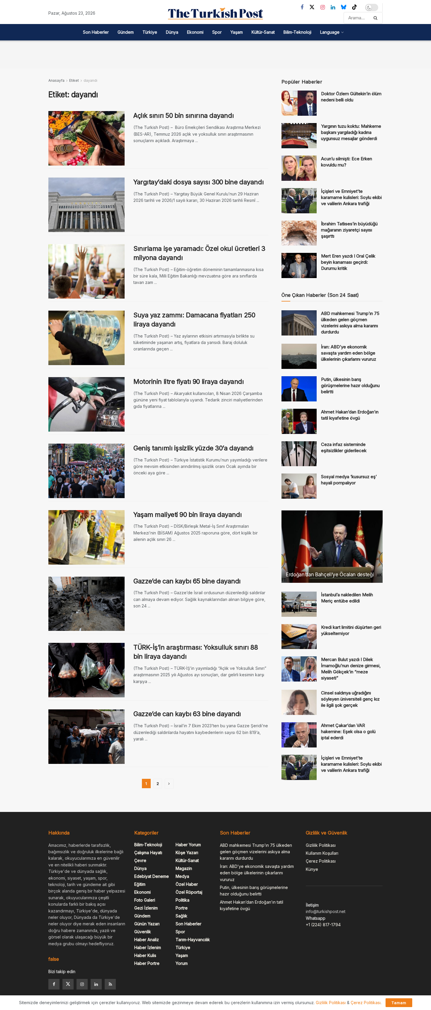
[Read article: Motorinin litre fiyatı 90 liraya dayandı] (86, 404)
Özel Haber (187, 884)
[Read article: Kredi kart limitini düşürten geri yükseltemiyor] (299, 636)
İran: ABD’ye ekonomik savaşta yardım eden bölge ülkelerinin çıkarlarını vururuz (348, 353)
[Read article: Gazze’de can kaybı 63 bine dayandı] (86, 736)
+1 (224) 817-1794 (323, 924)
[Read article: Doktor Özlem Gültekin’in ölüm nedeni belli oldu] (299, 103)
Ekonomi (195, 32)
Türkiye (149, 32)
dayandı (90, 80)
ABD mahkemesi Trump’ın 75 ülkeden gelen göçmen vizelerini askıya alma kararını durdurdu (256, 852)
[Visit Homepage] (215, 13)
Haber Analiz (146, 939)
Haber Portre (146, 963)
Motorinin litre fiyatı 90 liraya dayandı (188, 381)
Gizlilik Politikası (321, 845)
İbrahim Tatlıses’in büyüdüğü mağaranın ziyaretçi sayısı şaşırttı (349, 230)
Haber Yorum (188, 844)
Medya (182, 876)
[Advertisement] (215, 53)
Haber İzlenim (147, 947)
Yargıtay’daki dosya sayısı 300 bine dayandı (198, 182)
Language (330, 32)
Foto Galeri (144, 899)
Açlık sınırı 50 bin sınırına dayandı (183, 115)
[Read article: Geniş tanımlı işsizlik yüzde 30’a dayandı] (86, 471)
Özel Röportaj (189, 892)
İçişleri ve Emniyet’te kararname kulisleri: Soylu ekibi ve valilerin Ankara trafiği (351, 197)
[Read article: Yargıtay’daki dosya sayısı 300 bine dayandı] (86, 205)
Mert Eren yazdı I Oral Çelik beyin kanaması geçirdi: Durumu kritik (348, 262)
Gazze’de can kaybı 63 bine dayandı (187, 714)
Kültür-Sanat (263, 32)
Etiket (74, 80)
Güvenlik (142, 931)
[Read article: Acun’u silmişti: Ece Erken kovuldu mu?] (299, 168)
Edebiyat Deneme (151, 876)
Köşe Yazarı (187, 852)
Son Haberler (96, 32)
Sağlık (181, 915)
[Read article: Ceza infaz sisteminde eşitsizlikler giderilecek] (299, 453)
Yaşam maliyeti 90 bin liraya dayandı (187, 514)
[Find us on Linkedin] (96, 984)
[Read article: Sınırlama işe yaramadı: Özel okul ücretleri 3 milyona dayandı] (86, 271)
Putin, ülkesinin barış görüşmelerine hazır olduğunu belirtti (350, 385)
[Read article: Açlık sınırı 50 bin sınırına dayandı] (86, 138)
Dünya (172, 32)
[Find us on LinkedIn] (333, 7)
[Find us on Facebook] (302, 7)
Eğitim (139, 884)
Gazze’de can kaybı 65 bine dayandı (187, 581)
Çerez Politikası (321, 861)
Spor (217, 32)
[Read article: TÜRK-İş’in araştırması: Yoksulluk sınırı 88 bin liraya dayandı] (86, 670)
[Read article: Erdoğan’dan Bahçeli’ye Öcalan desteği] (332, 546)
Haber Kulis (145, 955)
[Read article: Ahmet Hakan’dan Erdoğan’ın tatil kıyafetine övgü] (299, 421)
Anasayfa (56, 80)
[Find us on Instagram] (322, 7)
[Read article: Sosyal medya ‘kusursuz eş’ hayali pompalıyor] (299, 486)
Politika (182, 899)
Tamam (398, 1002)
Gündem (126, 32)
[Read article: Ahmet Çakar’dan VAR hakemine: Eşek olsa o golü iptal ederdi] (299, 734)
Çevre (140, 860)
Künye (312, 869)
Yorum (182, 963)
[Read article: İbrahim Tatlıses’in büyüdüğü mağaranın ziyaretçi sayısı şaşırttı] (299, 233)
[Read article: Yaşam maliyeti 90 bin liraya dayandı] (86, 537)
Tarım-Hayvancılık (193, 939)
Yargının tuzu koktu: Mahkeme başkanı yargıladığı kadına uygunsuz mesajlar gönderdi (351, 132)
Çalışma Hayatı (148, 852)
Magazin (184, 868)
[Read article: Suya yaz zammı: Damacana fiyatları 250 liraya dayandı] (86, 338)
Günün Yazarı (146, 923)
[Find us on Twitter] (312, 7)
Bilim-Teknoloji (297, 32)
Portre (182, 907)
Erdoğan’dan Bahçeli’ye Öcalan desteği (330, 575)
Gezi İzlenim (146, 907)
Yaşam (236, 32)
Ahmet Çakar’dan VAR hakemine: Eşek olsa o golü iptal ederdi (348, 731)
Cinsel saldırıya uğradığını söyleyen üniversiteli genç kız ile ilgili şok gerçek (350, 699)
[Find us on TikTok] (354, 7)
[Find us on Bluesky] (343, 7)
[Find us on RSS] (110, 984)
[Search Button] (377, 18)
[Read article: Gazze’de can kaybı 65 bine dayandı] (86, 604)
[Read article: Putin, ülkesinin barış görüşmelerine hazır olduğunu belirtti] (299, 388)
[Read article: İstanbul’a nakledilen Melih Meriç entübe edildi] (299, 604)
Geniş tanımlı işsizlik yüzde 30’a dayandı (193, 448)
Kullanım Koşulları (322, 853)
